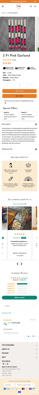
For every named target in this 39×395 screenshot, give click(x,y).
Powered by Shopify (25, 381)
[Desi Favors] (18, 6)
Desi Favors (16, 381)
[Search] (31, 6)
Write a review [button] (19, 297)
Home (3, 13)
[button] (2, 6)
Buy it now (19, 96)
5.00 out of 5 (24, 278)
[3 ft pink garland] (17, 34)
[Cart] (35, 6)
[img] (19, 234)
